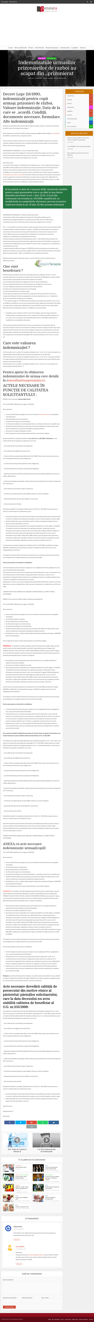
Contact (91, 1319)
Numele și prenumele (10, 1298)
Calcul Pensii (39, 48)
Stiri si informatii (20, 48)
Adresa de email (27, 1298)
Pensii (30, 48)
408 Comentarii (26, 1208)
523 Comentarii (26, 1200)
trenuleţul (56, 133)
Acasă (10, 48)
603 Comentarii (55, 1200)
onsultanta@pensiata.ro (26, 380)
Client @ (83, 48)
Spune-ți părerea (8, 1280)
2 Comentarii (38, 78)
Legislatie (74, 48)
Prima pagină (4, 2)
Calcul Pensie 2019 (20, 1167)
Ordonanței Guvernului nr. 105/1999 (14, 175)
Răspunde (17, 1239)
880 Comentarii (55, 1170)
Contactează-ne (13, 2)
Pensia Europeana (52, 48)
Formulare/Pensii (44, 414)
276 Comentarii (55, 1181)
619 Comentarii (55, 1190)
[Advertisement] (47, 32)
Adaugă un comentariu (22, 1192)
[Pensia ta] (47, 9)
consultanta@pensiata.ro (36, 1255)
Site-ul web (45, 1298)
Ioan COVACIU (20, 1246)
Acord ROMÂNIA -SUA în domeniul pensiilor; (79, 146)
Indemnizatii (65, 48)
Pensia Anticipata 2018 (22, 1207)
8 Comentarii (25, 1180)
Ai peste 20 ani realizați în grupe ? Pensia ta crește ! (52, 1178)
